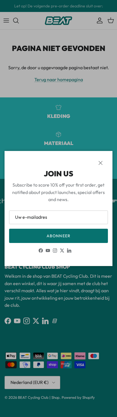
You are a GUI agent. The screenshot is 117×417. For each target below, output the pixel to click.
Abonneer (58, 235)
